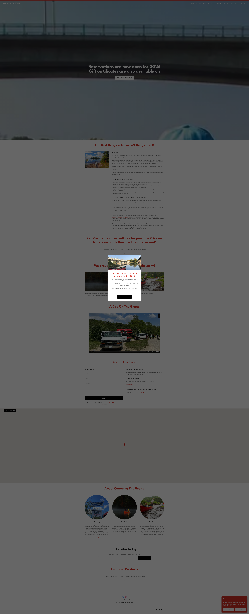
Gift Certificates (125, 296)
